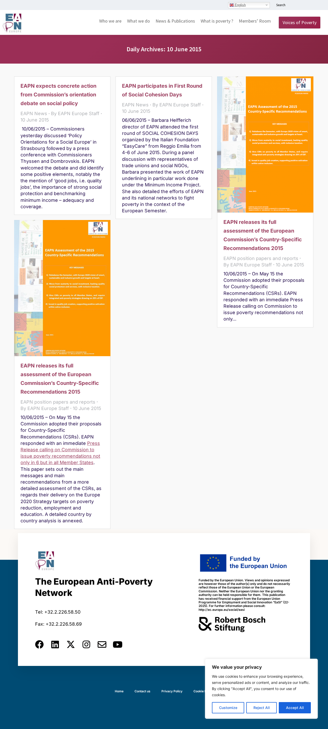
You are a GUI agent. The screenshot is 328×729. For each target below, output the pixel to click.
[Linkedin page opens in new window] (294, 5)
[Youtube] (117, 644)
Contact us (142, 691)
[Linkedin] (55, 644)
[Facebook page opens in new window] (301, 5)
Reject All (261, 707)
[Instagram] (86, 644)
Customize (228, 707)
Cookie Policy (203, 691)
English (240, 5)
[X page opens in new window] (309, 5)
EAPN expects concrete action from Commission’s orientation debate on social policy (58, 94)
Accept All (295, 707)
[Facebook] (39, 644)
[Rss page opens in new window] (317, 5)
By (75, 113)
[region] (261, 689)
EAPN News (33, 113)
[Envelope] (102, 644)
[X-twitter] (70, 644)
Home (119, 691)
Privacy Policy (171, 691)
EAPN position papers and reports (260, 258)
